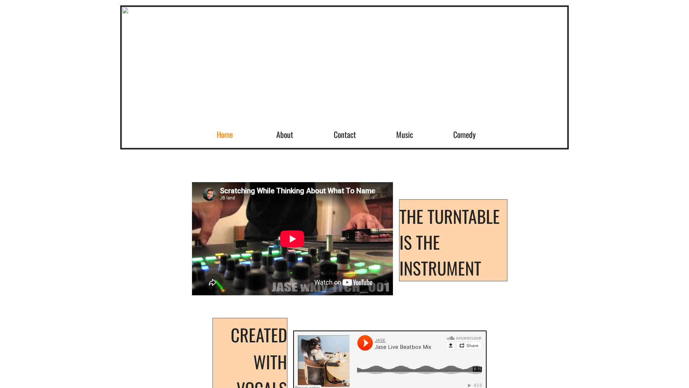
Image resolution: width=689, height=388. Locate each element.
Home (225, 134)
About (284, 134)
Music (404, 134)
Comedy (464, 134)
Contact (345, 134)
